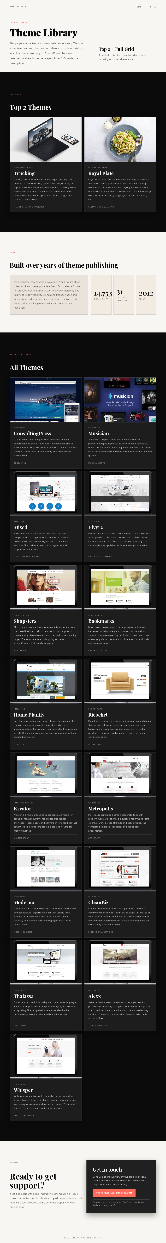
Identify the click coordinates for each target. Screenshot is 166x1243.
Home (138, 7)
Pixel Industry (19, 6)
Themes (151, 7)
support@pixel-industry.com (114, 1193)
